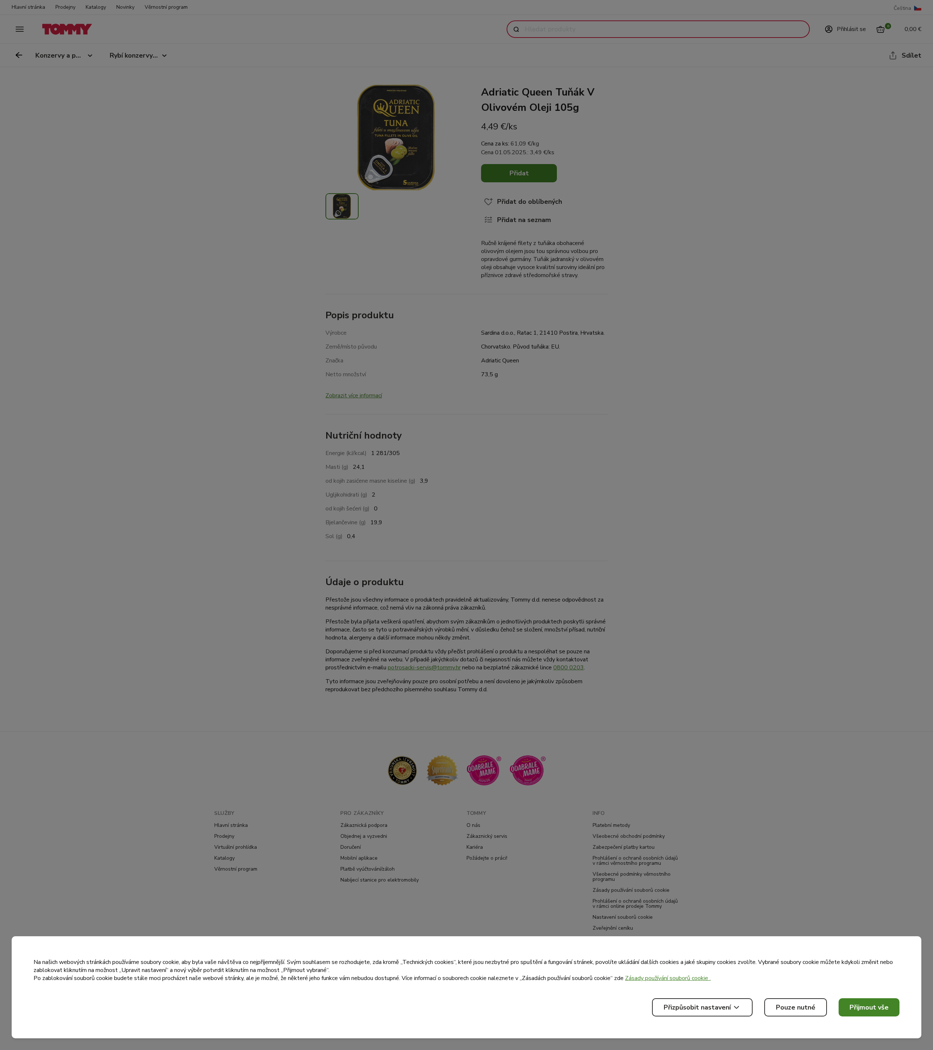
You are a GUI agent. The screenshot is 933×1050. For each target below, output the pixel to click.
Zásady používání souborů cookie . (668, 978)
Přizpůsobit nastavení (697, 1007)
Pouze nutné (795, 1007)
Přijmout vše (869, 1007)
